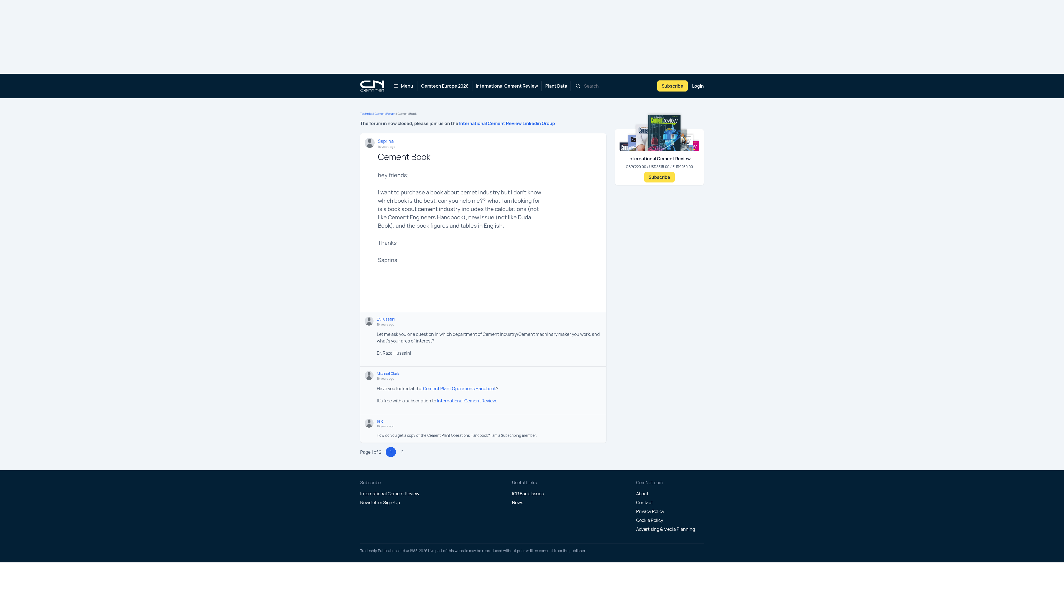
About (642, 494)
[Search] (578, 86)
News (517, 502)
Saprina (386, 141)
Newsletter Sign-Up (380, 502)
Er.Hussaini (386, 319)
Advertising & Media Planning (665, 529)
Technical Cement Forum (377, 113)
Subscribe (672, 86)
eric (380, 421)
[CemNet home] (372, 86)
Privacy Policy (650, 511)
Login (698, 86)
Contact (644, 502)
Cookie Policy (649, 520)
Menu (407, 86)
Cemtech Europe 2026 (445, 86)
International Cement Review (507, 86)
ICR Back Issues (528, 494)
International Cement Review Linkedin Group (507, 123)
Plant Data (556, 86)
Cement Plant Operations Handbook (459, 388)
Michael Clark (388, 373)
